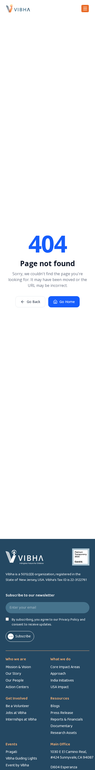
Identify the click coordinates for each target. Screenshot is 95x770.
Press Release (61, 713)
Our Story (13, 673)
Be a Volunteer (17, 706)
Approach (58, 673)
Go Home (67, 301)
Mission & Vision (18, 667)
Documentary (61, 726)
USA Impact (59, 687)
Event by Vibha (17, 765)
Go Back (33, 301)
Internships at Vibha (21, 719)
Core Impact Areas (65, 667)
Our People (15, 680)
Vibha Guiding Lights (21, 758)
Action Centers (17, 687)
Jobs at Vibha (16, 713)
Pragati (11, 752)
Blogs (55, 706)
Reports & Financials (66, 719)
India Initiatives (62, 680)
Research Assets (63, 733)
